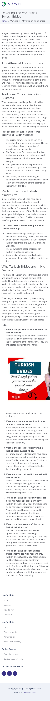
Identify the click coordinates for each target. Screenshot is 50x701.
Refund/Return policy (12, 642)
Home (4, 21)
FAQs (6, 627)
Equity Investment (11, 654)
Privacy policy (9, 637)
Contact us (8, 615)
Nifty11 (13, 4)
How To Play (9, 610)
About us (7, 605)
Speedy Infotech (30, 692)
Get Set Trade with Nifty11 (15, 659)
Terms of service (11, 632)
